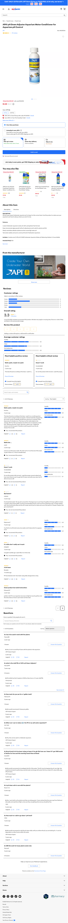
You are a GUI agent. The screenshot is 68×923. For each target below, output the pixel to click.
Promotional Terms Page (39, 869)
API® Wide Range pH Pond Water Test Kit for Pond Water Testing (25, 187)
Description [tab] (7, 208)
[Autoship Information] (21, 129)
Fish (4, 21)
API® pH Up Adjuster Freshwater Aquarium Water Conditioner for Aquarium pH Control (8, 187)
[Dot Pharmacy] (56, 895)
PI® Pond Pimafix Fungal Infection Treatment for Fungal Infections (57, 187)
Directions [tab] (16, 208)
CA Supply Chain (7, 913)
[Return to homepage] (16, 9)
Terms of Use (6, 905)
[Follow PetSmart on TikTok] (16, 895)
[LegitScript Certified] (44, 895)
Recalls (4, 903)
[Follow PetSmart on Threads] (12, 895)
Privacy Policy (6, 908)
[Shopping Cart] (63, 9)
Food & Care (10, 21)
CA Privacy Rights (7, 916)
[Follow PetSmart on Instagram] (8, 895)
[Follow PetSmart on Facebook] (4, 895)
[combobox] (33, 15)
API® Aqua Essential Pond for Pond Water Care (42, 186)
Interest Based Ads (7, 911)
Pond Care (18, 21)
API (3, 30)
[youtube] (20, 895)
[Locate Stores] (60, 9)
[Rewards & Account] (8, 9)
